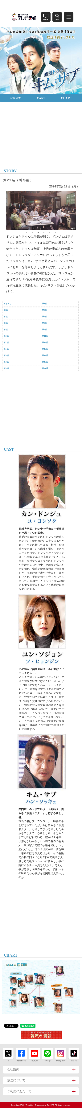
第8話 (6, 329)
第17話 (45, 355)
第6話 (6, 323)
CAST (41, 98)
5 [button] (49, 233)
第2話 (6, 310)
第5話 (44, 316)
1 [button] (27, 233)
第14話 (6, 349)
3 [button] (38, 233)
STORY (15, 98)
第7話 (44, 323)
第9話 (44, 329)
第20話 (6, 368)
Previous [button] (3, 210)
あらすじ (7, 303)
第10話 (6, 336)
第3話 (44, 310)
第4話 (6, 316)
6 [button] (55, 233)
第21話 (45, 368)
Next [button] (78, 210)
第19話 (45, 362)
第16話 (6, 355)
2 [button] (32, 233)
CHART (66, 98)
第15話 (45, 349)
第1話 (44, 303)
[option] (41, 210)
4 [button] (44, 233)
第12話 (6, 342)
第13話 (45, 342)
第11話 (45, 336)
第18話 (6, 362)
